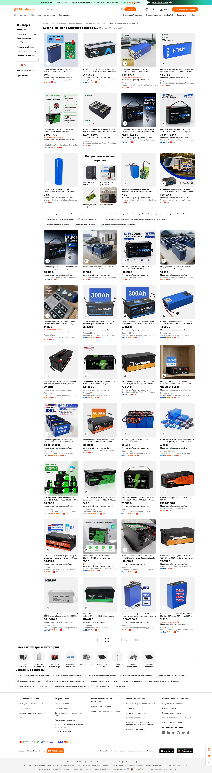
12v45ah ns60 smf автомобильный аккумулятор (119, 225)
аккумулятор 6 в (121, 686)
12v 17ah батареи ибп (121, 214)
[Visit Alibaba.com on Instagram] (178, 732)
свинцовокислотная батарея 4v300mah (102, 676)
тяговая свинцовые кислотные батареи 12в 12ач (72, 686)
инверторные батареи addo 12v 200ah (170, 214)
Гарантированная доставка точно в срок (68, 714)
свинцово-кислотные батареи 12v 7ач (60, 219)
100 (136, 640)
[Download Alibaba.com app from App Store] (166, 750)
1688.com (81, 762)
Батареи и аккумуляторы (95, 23)
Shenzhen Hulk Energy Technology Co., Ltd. (60, 395)
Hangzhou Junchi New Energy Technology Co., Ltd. (138, 392)
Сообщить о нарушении (135, 729)
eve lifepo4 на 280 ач (27, 686)
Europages (142, 762)
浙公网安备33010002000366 (146, 769)
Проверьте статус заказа (172, 713)
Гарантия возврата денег (64, 708)
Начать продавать (169, 708)
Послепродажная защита (65, 720)
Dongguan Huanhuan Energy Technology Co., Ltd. (61, 511)
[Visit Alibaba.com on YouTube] (183, 732)
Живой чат (130, 708)
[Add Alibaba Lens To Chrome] (55, 750)
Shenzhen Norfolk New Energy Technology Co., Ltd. (100, 335)
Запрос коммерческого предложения (105, 711)
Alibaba (45, 23)
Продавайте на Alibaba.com (173, 704)
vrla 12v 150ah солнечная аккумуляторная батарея (66, 681)
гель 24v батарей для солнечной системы (164, 681)
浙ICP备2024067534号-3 (168, 769)
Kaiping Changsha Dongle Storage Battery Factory (61, 628)
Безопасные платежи (63, 704)
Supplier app (111, 751)
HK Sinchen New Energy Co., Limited (58, 80)
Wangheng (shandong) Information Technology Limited (177, 630)
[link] (209, 749)
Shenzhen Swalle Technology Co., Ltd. (97, 395)
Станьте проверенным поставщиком (177, 718)
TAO (125, 762)
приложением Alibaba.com (146, 751)
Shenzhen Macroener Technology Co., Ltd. (176, 335)
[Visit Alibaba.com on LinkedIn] (168, 732)
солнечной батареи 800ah (85, 225)
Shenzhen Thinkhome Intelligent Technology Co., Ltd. (61, 200)
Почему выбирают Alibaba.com (31, 704)
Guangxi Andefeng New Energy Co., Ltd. (175, 200)
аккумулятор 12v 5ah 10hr (133, 681)
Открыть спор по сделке (136, 713)
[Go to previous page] (97, 640)
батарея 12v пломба (143, 214)
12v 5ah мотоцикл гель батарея (30, 681)
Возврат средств (133, 718)
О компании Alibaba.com (29, 699)
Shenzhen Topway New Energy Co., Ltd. (136, 453)
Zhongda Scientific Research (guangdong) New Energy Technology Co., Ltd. (100, 450)
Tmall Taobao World (94, 762)
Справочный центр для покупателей (140, 704)
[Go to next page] (141, 640)
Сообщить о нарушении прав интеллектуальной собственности (140, 723)
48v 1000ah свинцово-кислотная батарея (34, 676)
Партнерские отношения (172, 722)
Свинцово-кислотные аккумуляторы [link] (123, 23)
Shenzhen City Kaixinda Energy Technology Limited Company (177, 453)
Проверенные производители (102, 706)
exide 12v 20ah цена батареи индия (68, 676)
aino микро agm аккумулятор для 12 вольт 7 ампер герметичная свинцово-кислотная (77, 214)
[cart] (155, 10)
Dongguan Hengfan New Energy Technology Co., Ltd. (138, 85)
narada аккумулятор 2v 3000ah (58, 225)
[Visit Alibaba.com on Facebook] (163, 732)
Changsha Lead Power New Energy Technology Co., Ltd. (177, 395)
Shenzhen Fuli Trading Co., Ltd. (133, 277)
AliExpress (71, 762)
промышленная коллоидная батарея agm (137, 676)
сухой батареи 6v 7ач (88, 219)
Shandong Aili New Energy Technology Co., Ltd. (138, 569)
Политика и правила (63, 732)
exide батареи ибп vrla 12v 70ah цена (104, 681)
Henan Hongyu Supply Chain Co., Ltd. (174, 508)
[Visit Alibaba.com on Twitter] (173, 732)
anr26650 (44, 686)
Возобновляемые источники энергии (67, 23)
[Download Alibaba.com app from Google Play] (185, 750)
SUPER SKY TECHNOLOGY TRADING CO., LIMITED (61, 569)
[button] (121, 9)
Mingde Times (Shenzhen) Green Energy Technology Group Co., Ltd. (61, 145)
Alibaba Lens (32, 751)
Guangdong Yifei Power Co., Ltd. (95, 628)
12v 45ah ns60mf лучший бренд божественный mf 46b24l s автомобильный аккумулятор (134, 219)
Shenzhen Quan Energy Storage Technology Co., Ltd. (138, 140)
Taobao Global (116, 762)
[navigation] (27, 332)
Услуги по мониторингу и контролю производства (69, 726)
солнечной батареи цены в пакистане (172, 676)
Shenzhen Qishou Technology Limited (58, 453)
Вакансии (22, 718)
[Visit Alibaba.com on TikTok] (188, 732)
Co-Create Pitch (25, 708)
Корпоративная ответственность (32, 713)
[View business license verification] (128, 769)
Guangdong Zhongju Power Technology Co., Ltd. (100, 80)
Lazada (106, 762)
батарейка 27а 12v (102, 686)
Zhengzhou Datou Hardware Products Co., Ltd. (100, 511)
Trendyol (132, 762)
